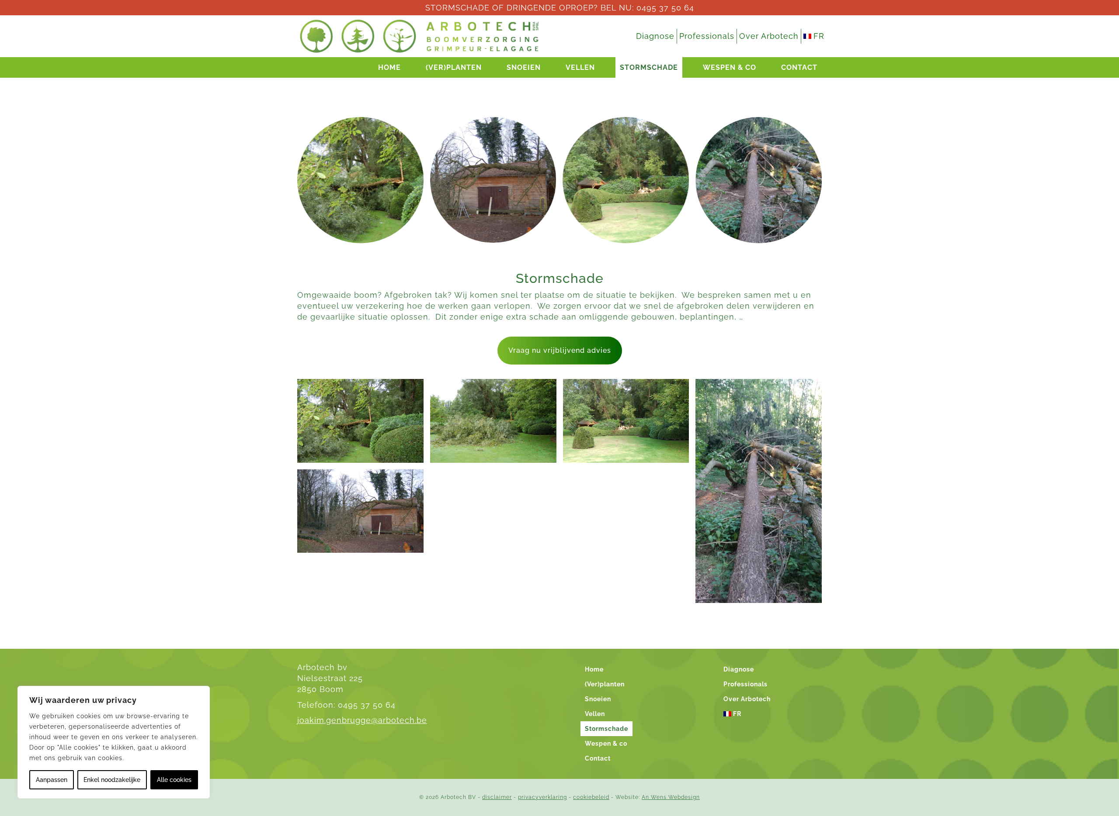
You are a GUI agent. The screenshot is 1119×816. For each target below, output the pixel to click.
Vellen (580, 67)
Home (389, 67)
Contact (799, 67)
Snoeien (524, 67)
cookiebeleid (591, 797)
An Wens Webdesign (671, 797)
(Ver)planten (454, 67)
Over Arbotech (769, 36)
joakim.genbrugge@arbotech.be (362, 720)
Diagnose (655, 36)
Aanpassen (51, 779)
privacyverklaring (542, 797)
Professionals (706, 36)
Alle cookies (174, 779)
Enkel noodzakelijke (111, 779)
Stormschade (649, 67)
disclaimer (497, 797)
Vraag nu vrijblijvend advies (559, 350)
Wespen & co (729, 67)
